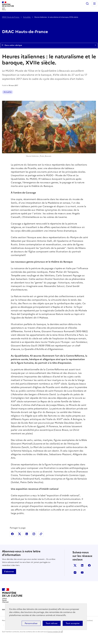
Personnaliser (31, 623)
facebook (89, 565)
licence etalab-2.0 (53, 632)
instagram (75, 572)
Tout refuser (52, 623)
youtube (82, 572)
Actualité (7, 92)
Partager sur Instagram (33, 533)
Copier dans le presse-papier (41, 533)
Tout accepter (73, 623)
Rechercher (87, 3)
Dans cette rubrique (13, 45)
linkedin (82, 565)
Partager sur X (19, 533)
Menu (94, 3)
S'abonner (9, 571)
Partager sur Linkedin (26, 533)
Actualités (27, 17)
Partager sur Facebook (12, 533)
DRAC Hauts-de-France (11, 17)
